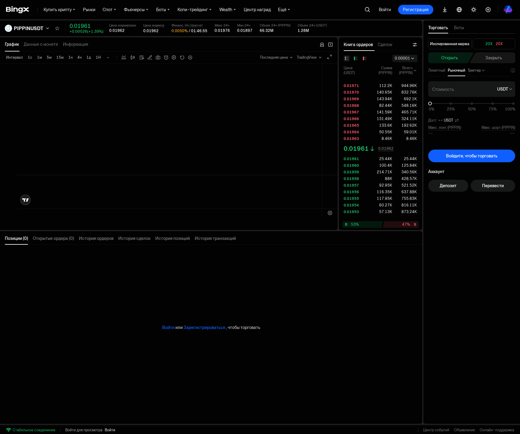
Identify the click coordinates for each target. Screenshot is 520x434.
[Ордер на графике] (149, 57)
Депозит (448, 185)
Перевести (493, 185)
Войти (385, 9)
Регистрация (416, 9)
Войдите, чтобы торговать (471, 155)
